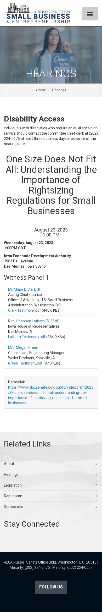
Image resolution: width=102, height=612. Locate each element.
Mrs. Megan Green (23, 347)
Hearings (51, 74)
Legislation (13, 485)
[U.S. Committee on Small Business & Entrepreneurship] (38, 13)
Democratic (13, 507)
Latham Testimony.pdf (27, 337)
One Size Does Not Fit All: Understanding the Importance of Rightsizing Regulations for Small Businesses (51, 185)
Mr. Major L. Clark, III (24, 289)
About (9, 464)
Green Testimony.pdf (25, 363)
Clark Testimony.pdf (24, 310)
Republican (13, 496)
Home (41, 90)
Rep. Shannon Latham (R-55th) (33, 321)
